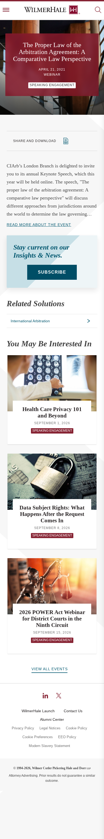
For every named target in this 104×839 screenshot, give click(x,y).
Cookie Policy (76, 728)
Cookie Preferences (37, 737)
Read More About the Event (39, 225)
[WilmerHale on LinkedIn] (45, 695)
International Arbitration (30, 321)
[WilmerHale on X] (58, 695)
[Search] (98, 10)
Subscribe (52, 272)
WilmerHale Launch (38, 711)
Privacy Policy (23, 728)
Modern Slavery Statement (49, 746)
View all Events (49, 669)
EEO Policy (67, 737)
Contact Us (73, 711)
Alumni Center (52, 719)
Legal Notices (50, 728)
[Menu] (6, 10)
